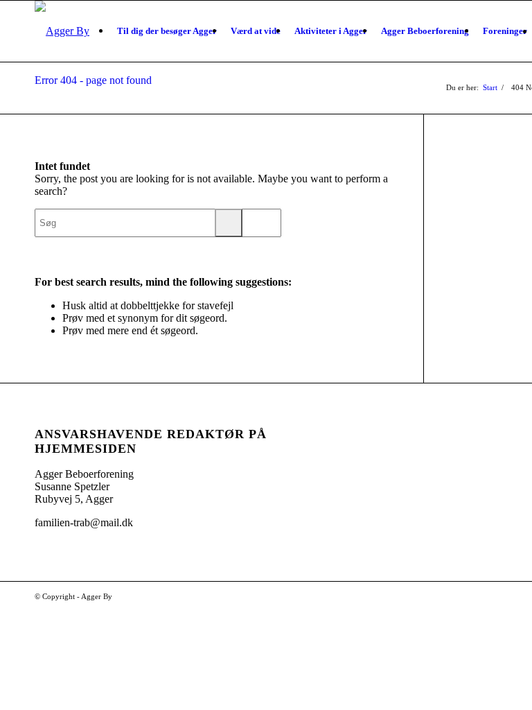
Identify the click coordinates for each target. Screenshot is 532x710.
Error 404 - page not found (93, 80)
